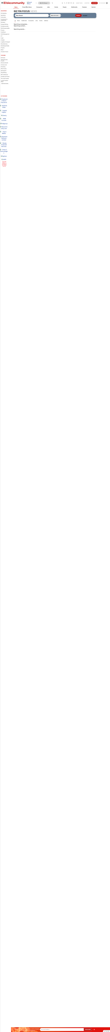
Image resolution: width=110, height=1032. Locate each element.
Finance (2, 30)
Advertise (86, 3)
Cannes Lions (4, 64)
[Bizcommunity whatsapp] (73, 3)
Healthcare (3, 32)
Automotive (3, 17)
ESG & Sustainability (5, 28)
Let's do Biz (106, 1031)
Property (3, 47)
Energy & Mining (4, 24)
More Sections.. (5, 83)
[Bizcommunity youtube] (71, 3)
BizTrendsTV (3, 70)
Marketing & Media (5, 45)
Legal (2, 38)
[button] (52, 3)
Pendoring (3, 66)
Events (40, 20)
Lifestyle (3, 40)
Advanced (85, 15)
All (15, 20)
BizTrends (3, 57)
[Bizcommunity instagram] (69, 3)
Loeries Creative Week (4, 81)
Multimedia (24, 20)
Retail (2, 49)
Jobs (36, 20)
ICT (1, 36)
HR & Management (5, 34)
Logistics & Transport (5, 41)
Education (3, 22)
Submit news (79, 3)
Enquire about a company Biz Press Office (4, 164)
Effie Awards (3, 68)
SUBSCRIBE (88, 1029)
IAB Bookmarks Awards (4, 60)
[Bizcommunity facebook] (66, 3)
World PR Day (4, 72)
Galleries (46, 20)
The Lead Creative (5, 78)
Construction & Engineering (4, 20)
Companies (31, 20)
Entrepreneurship (4, 26)
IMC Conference (4, 74)
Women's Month (4, 62)
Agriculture (3, 15)
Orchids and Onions (5, 76)
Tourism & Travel (4, 51)
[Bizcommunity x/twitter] (65, 3)
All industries (4, 13)
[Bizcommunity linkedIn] (62, 3)
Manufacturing (4, 43)
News (18, 20)
